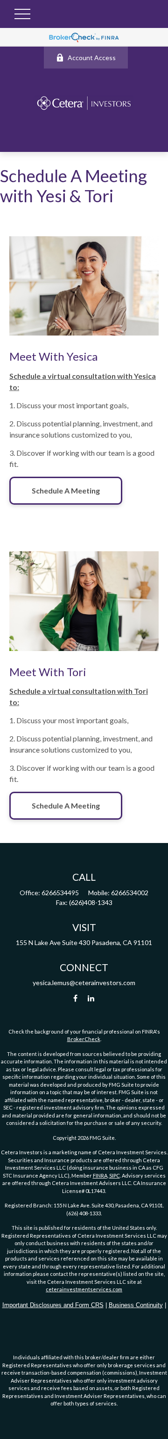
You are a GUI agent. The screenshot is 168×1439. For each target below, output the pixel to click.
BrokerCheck (83, 1039)
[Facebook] (75, 998)
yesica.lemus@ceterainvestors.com (84, 983)
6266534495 (60, 893)
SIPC (114, 1175)
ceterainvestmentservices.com (84, 1289)
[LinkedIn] (91, 998)
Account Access (92, 58)
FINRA (100, 1175)
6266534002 (129, 893)
